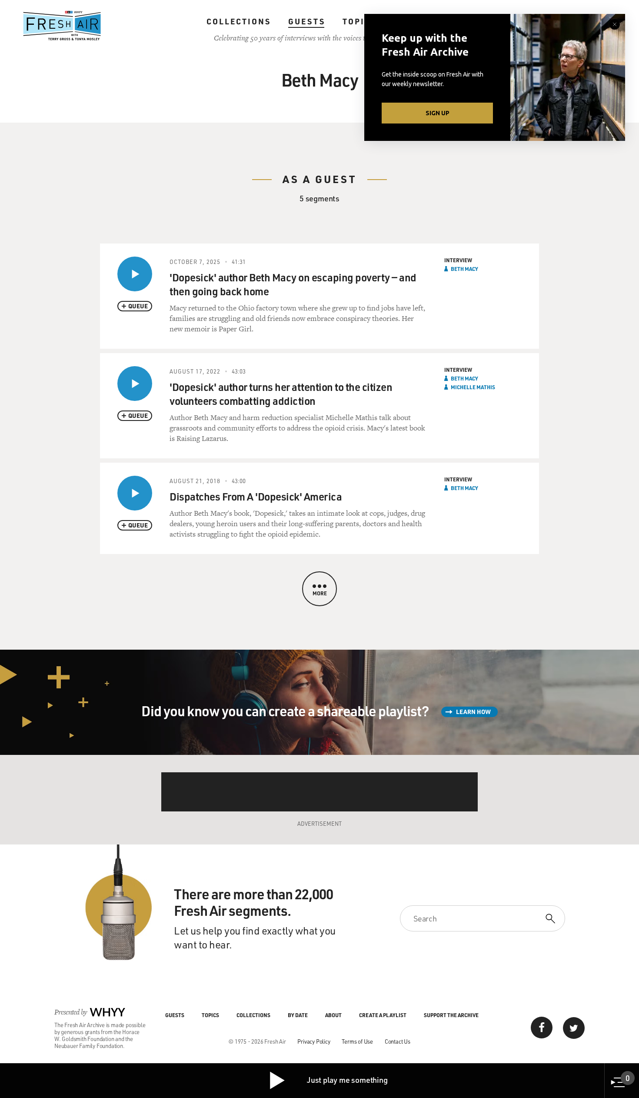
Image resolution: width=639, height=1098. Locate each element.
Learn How (473, 712)
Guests (306, 21)
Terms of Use (357, 1041)
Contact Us (397, 1041)
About (333, 1014)
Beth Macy (464, 268)
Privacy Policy (313, 1041)
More (320, 593)
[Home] (62, 25)
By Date (298, 1014)
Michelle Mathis (473, 387)
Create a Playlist (382, 1014)
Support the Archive (451, 1014)
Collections (238, 21)
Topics (360, 21)
